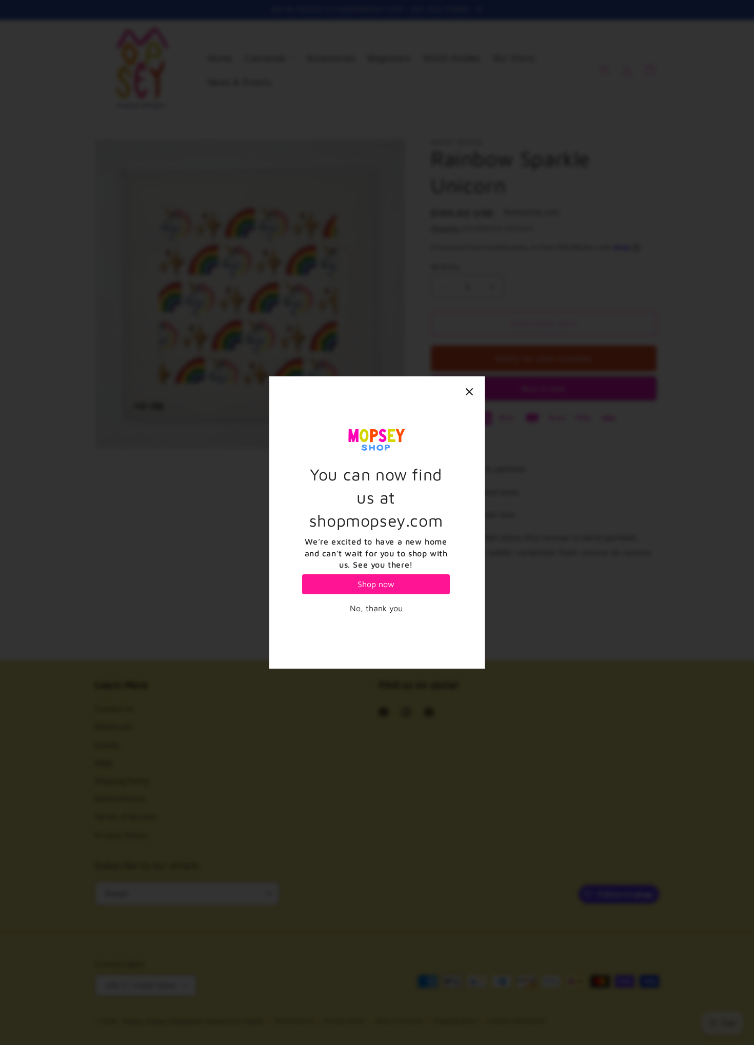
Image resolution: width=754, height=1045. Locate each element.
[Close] (469, 392)
